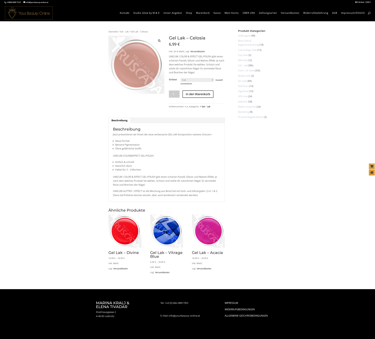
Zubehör (243, 101)
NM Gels (242, 60)
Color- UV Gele (246, 70)
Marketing (243, 111)
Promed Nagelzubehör (250, 117)
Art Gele (242, 81)
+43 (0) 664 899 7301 (176, 303)
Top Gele (243, 55)
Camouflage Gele (247, 50)
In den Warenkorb (198, 94)
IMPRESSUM (231, 303)
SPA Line (242, 96)
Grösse (173, 79)
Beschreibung (119, 120)
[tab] (119, 120)
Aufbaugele (244, 35)
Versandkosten (197, 51)
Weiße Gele (244, 75)
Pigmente (243, 91)
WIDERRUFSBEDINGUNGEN (240, 309)
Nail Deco (243, 86)
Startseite (113, 31)
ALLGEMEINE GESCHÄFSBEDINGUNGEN (246, 315)
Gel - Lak (124, 31)
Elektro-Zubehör (247, 106)
